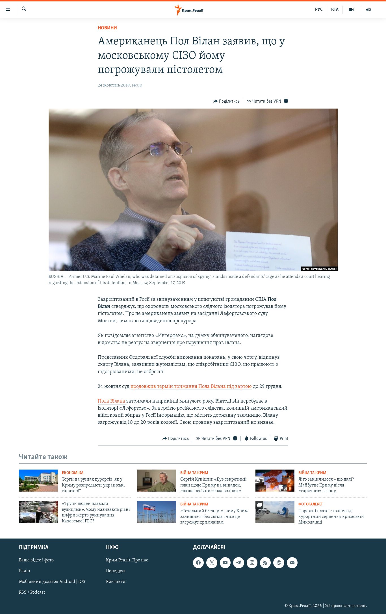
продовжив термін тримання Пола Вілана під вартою (191, 386)
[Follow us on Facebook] (198, 562)
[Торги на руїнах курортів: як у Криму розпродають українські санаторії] (38, 481)
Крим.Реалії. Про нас (127, 560)
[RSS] (265, 562)
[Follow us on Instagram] (252, 562)
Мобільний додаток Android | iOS (52, 582)
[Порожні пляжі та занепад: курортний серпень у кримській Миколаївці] (274, 512)
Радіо (24, 571)
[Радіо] (368, 10)
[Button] (226, 101)
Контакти (115, 582)
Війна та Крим (194, 473)
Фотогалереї (310, 504)
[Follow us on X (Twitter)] (211, 562)
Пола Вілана (112, 401)
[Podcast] (278, 562)
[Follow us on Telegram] (238, 562)
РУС (319, 9)
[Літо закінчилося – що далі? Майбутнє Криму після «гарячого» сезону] (274, 481)
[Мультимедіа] (351, 10)
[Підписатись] (292, 562)
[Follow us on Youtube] (225, 562)
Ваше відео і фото (36, 560)
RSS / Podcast (32, 592)
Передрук (116, 571)
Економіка (72, 473)
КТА (335, 9)
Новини (107, 28)
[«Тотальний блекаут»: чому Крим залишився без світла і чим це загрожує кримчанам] (156, 512)
